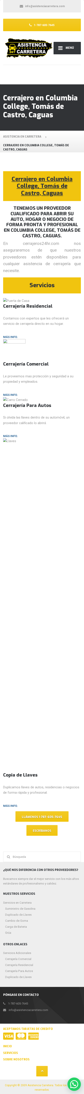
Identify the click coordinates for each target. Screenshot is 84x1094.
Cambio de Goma (16, 920)
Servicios (10, 1053)
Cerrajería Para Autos (19, 971)
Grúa (8, 932)
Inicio (7, 1046)
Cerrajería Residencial (19, 965)
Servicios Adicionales (17, 953)
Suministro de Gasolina (20, 908)
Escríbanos (42, 831)
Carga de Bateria (16, 926)
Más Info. (10, 337)
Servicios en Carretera (17, 902)
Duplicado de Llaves (18, 914)
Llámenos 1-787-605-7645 (42, 817)
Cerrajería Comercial (18, 959)
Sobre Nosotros (16, 1059)
